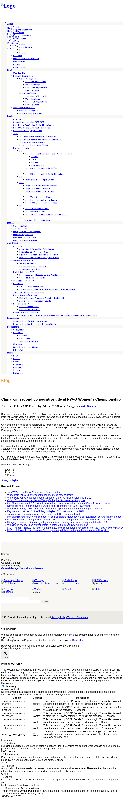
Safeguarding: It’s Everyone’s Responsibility (34, 324)
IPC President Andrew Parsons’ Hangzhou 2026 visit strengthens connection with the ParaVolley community (65, 527)
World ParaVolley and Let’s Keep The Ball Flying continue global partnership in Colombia (55, 508)
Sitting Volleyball (27, 79)
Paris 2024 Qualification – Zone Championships (48, 154)
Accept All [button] (24, 648)
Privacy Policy (59, 617)
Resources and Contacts (25, 304)
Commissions (19, 38)
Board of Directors (22, 36)
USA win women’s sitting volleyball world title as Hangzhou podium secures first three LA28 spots (59, 519)
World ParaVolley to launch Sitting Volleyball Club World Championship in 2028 (50, 497)
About (10, 23)
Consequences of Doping (31, 269)
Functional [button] (7, 740)
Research (17, 56)
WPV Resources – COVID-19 (26, 238)
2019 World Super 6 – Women (39, 197)
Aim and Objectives (22, 30)
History (16, 64)
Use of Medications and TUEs (33, 278)
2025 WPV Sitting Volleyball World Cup (31, 128)
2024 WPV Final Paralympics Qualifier (37, 137)
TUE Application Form (23, 281)
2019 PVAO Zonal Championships (41, 203)
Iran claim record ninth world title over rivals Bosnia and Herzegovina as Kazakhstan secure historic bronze (64, 517)
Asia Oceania (26, 47)
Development (13, 326)
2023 (21, 151)
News (15, 356)
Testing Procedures (28, 264)
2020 (21, 183)
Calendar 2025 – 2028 (35, 82)
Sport (9, 70)
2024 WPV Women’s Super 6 (32, 142)
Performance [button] (8, 751)
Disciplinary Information (25, 295)
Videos (16, 362)
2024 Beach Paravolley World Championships (41, 139)
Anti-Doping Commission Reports (35, 301)
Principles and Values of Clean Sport (37, 252)
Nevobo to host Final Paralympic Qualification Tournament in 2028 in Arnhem (48, 506)
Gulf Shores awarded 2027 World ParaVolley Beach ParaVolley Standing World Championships (58, 503)
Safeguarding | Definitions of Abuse (30, 321)
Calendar (17, 119)
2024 (15, 134)
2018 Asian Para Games (37, 209)
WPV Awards (19, 62)
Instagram (18, 373)
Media (10, 352)
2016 (21, 217)
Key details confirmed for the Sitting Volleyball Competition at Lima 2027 (45, 511)
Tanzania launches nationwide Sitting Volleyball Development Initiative (45, 514)
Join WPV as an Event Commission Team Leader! (34, 492)
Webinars (17, 344)
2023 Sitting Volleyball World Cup (41, 168)
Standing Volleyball (28, 111)
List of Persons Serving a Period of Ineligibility (42, 298)
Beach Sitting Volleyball (31, 113)
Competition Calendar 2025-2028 (28, 122)
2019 (21, 194)
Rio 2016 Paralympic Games (38, 220)
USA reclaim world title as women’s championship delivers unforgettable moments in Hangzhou (58, 530)
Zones (16, 41)
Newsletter (18, 364)
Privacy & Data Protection (25, 313)
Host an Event (32, 90)
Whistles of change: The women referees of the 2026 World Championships (47, 525)
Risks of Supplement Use (31, 287)
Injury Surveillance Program (27, 232)
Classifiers (24, 339)
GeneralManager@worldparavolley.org (22, 568)
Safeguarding (13, 318)
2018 (21, 206)
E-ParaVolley (19, 350)
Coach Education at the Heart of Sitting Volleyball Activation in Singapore (46, 500)
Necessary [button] (7, 683)
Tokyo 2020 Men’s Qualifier (38, 189)
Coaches (23, 336)
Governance (18, 33)
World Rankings (32, 85)
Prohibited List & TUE (23, 272)
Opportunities (19, 67)
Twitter (16, 370)
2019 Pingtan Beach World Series (41, 200)
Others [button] (4, 774)
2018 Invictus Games (35, 212)
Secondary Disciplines (24, 108)
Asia (33, 160)
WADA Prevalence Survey (25, 240)
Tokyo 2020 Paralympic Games (39, 180)
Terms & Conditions (77, 617)
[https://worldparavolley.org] (8, 6)
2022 (21, 171)
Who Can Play (19, 73)
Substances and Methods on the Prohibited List (42, 275)
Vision (16, 27)
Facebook (17, 367)
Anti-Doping (12, 243)
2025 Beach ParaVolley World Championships (35, 125)
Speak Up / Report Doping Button (29, 292)
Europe (22, 50)
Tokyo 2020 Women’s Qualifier (39, 191)
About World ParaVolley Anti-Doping (36, 249)
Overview (17, 246)
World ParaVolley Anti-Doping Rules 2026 (39, 258)
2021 (21, 177)
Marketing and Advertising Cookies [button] (20, 785)
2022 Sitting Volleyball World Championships (47, 174)
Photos (16, 359)
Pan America (25, 53)
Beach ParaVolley (27, 93)
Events (10, 116)
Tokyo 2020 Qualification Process (41, 186)
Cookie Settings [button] (9, 648)
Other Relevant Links (29, 310)
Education (18, 284)
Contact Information (29, 307)
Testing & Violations (23, 261)
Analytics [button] (6, 762)
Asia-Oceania (89, 406)
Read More (78, 640)
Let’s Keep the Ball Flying (25, 347)
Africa (22, 44)
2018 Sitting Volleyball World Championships (47, 214)
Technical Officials (28, 341)
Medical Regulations (23, 235)
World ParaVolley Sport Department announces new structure (40, 495)
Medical (10, 223)
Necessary (10, 686)
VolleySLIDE (19, 330)
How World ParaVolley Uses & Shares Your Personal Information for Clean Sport (58, 315)
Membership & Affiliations (26, 59)
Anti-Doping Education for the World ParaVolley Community (48, 289)
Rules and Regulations (36, 88)
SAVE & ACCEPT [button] (11, 796)
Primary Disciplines (23, 76)
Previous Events (21, 148)
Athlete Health (20, 229)
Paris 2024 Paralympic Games (27, 131)
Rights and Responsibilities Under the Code (40, 255)
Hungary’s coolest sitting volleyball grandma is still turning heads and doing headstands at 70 (57, 522)
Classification (20, 226)
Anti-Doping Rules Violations (33, 266)
